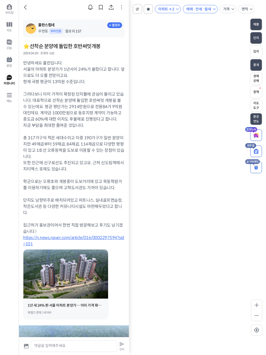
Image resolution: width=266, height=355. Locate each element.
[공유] (111, 7)
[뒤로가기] (26, 7)
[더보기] (121, 7)
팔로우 (116, 25)
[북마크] (101, 7)
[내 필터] (148, 9)
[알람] (90, 7)
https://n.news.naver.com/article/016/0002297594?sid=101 (74, 274)
